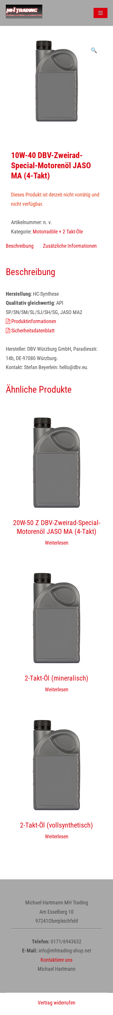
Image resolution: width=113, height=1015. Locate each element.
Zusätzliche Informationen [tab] (70, 246)
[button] (94, 50)
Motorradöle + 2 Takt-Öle (58, 231)
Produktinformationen (33, 321)
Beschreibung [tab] (20, 246)
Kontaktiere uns (56, 960)
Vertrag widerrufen (56, 1003)
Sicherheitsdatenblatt (32, 330)
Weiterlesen (56, 543)
